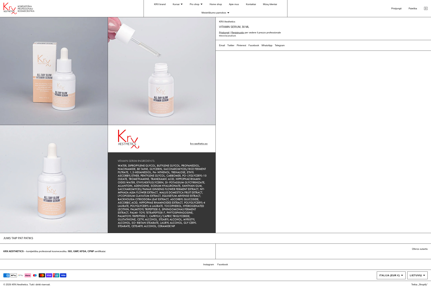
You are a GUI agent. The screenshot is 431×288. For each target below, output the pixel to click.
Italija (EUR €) (389, 275)
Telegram (280, 45)
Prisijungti (396, 8)
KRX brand (160, 4)
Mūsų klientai (270, 4)
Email (222, 45)
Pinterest (241, 45)
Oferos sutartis (420, 249)
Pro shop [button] (194, 4)
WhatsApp (266, 45)
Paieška (413, 8)
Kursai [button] (176, 4)
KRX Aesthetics (227, 21)
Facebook (253, 45)
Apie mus (234, 4)
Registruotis (237, 32)
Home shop (216, 4)
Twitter (230, 45)
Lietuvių (416, 275)
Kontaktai (251, 4)
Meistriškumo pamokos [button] (214, 12)
